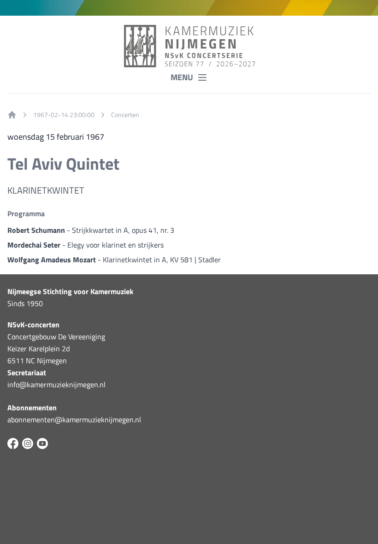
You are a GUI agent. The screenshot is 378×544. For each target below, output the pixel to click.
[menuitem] (12, 114)
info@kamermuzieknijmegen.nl (56, 384)
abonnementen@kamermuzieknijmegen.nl (74, 419)
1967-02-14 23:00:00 (63, 114)
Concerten (125, 114)
